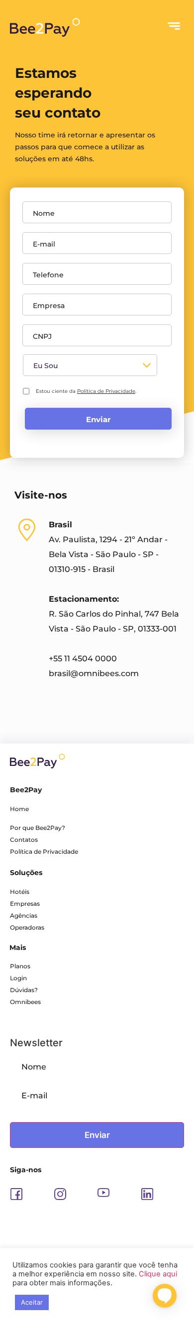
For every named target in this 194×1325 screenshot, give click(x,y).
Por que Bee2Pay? (37, 827)
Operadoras (27, 927)
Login (18, 978)
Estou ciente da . (86, 391)
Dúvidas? (24, 990)
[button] (174, 27)
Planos (20, 966)
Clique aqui (158, 1273)
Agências (23, 915)
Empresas (25, 903)
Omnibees (25, 1002)
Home (19, 809)
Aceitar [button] (32, 1302)
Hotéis (19, 891)
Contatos (24, 839)
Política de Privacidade (106, 391)
